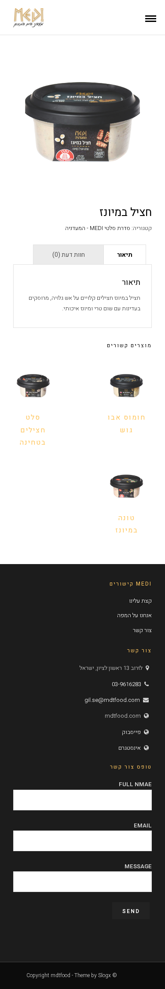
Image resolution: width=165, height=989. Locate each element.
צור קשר (142, 630)
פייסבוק (131, 732)
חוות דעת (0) (68, 254)
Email (143, 825)
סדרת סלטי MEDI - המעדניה (97, 228)
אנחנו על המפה (134, 615)
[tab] (124, 254)
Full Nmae (135, 784)
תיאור (124, 254)
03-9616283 (126, 684)
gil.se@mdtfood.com (112, 700)
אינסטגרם (129, 748)
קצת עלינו (140, 601)
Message (138, 866)
